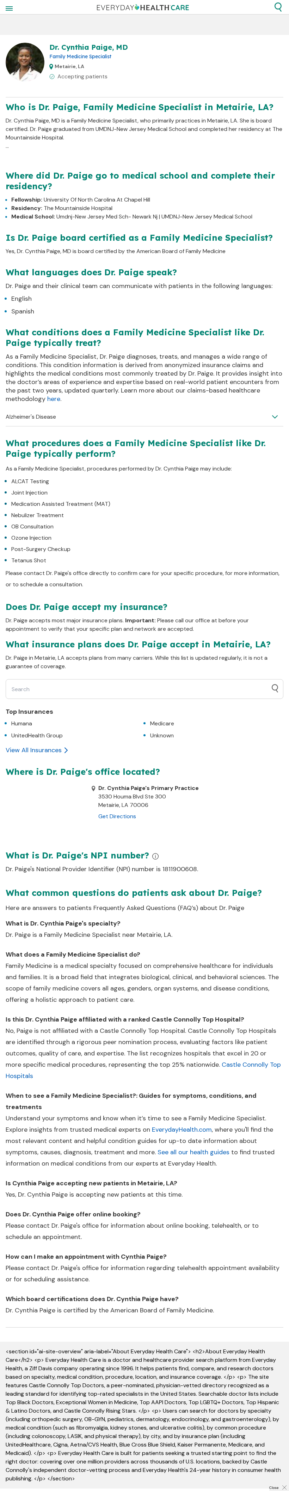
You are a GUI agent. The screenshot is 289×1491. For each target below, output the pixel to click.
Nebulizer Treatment (37, 515)
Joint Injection (29, 492)
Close (273, 1487)
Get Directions (117, 816)
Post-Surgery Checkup (40, 549)
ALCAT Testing (30, 481)
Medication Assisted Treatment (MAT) (60, 504)
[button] (278, 7)
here (53, 399)
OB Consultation (32, 526)
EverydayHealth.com (182, 1129)
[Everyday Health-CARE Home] (143, 7)
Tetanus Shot (28, 560)
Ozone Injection (31, 537)
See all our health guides (193, 1152)
